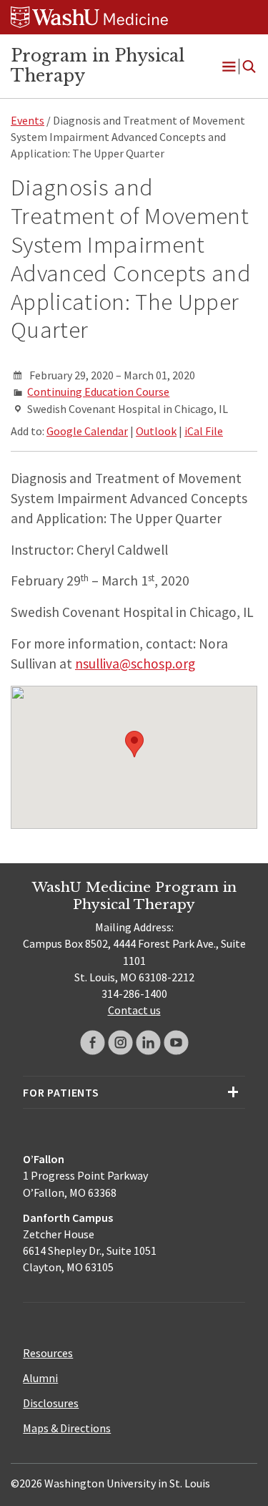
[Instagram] (120, 1042)
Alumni (40, 1378)
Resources (48, 1353)
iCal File (203, 431)
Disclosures (51, 1403)
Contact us (134, 1010)
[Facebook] (92, 1042)
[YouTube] (176, 1042)
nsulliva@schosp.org (135, 663)
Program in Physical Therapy (97, 66)
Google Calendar (87, 431)
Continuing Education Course (98, 391)
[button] (134, 744)
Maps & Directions (67, 1428)
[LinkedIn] (148, 1042)
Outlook (156, 431)
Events (27, 120)
